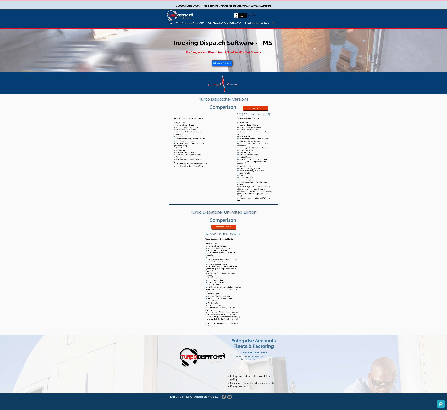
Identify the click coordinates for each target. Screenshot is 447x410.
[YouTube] (229, 397)
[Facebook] (224, 397)
